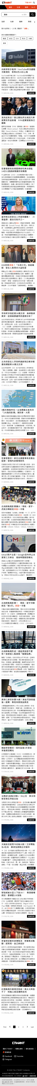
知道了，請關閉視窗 (30, 1076)
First (4, 1027)
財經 (29, 21)
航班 (10, 38)
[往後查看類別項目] (32, 7)
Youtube (20, 1056)
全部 (3, 21)
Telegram (8, 1059)
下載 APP (28, 2)
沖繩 (30, 38)
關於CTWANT (8, 1049)
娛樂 (20, 21)
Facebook (8, 1056)
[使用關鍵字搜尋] (32, 14)
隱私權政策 (6, 1082)
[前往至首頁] (7, 2)
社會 (12, 21)
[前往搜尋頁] (34, 2)
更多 (4, 43)
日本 (17, 38)
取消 (23, 38)
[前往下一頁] (27, 1027)
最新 (10, 7)
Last (32, 1027)
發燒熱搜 (7, 1052)
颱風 (4, 38)
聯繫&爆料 (19, 1049)
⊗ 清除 (24, 15)
